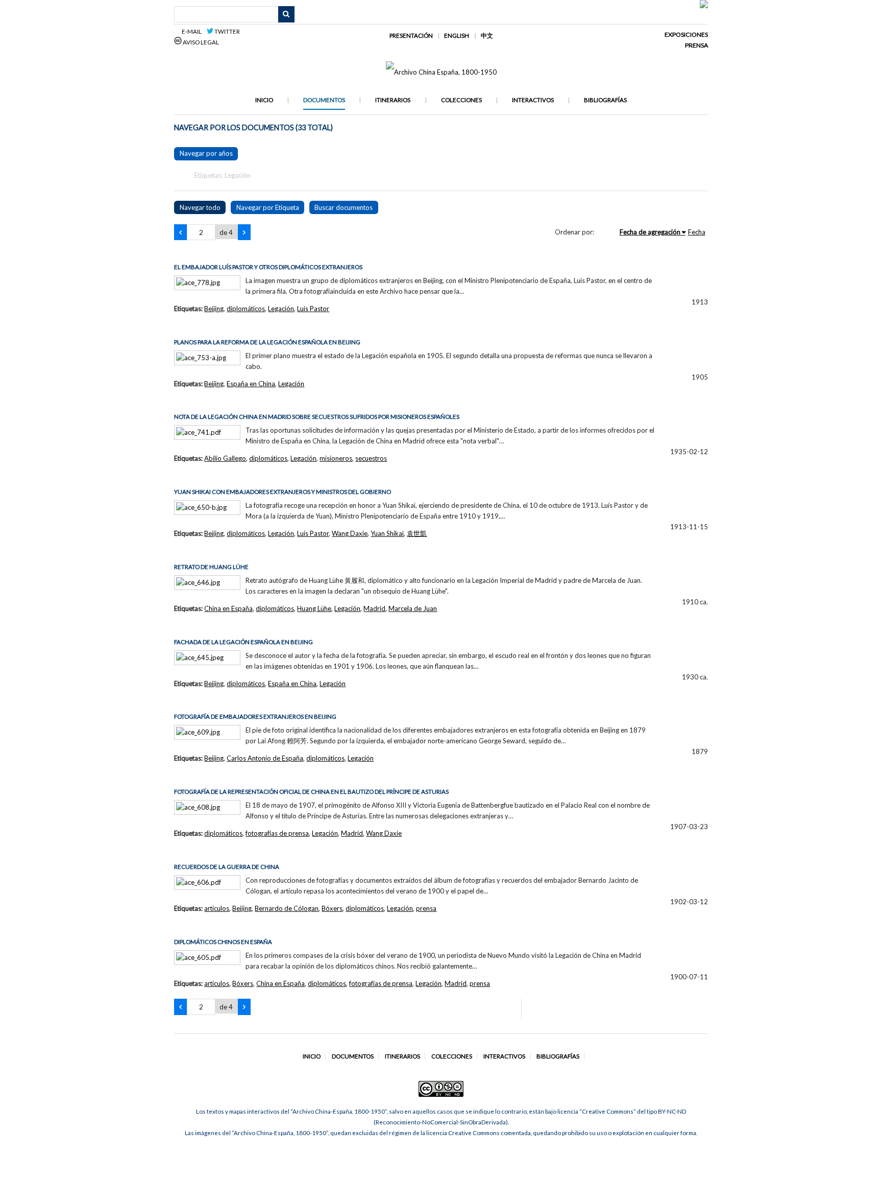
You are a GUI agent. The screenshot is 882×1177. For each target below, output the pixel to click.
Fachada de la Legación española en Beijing (243, 642)
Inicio (264, 100)
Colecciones (461, 100)
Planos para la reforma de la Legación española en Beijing (267, 342)
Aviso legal (200, 42)
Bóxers (332, 908)
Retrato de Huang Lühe (211, 566)
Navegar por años (206, 153)
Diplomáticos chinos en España (223, 941)
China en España (228, 608)
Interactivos (533, 100)
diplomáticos (246, 308)
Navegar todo (200, 207)
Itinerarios (392, 100)
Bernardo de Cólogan (286, 908)
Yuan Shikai (387, 533)
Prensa (696, 45)
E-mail (193, 31)
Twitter (226, 31)
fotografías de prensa (277, 833)
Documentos (324, 100)
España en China (251, 384)
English (456, 35)
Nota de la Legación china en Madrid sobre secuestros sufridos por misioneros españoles (316, 416)
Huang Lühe (314, 608)
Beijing (214, 308)
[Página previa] (180, 232)
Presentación (411, 35)
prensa (426, 908)
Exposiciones (686, 34)
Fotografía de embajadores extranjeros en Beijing (255, 716)
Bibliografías (605, 100)
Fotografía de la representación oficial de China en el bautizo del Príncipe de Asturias (311, 791)
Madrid (374, 608)
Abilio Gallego (225, 458)
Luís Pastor (313, 308)
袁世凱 (417, 533)
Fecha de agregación (650, 232)
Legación (281, 308)
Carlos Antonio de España (265, 758)
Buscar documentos (343, 207)
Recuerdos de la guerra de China (226, 866)
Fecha (696, 232)
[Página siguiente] (244, 232)
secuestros (371, 458)
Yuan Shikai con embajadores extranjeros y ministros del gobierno (282, 491)
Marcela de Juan (412, 608)
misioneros (336, 458)
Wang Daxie (350, 533)
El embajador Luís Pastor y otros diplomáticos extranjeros (268, 267)
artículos (216, 908)
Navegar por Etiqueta (267, 207)
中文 (487, 35)
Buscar (286, 14)
